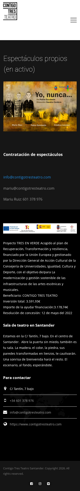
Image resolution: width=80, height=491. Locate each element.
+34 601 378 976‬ (22, 400)
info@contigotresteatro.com (27, 177)
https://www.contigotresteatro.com (36, 424)
